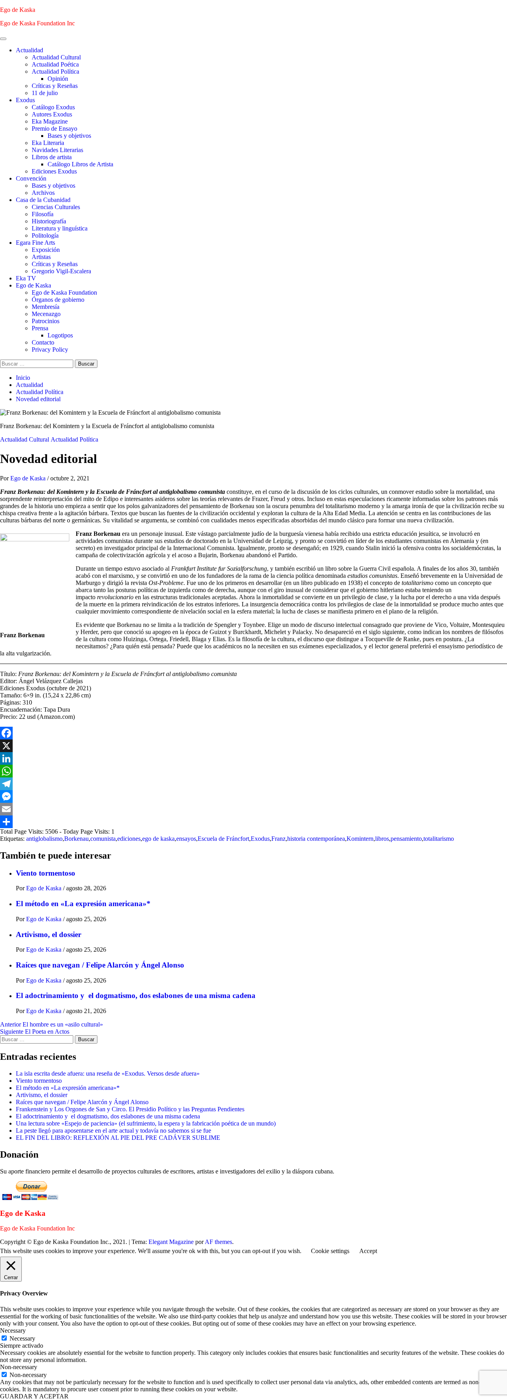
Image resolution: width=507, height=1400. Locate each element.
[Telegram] (253, 783)
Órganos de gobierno (58, 299)
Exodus (25, 100)
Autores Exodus (52, 114)
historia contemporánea (316, 838)
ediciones (129, 838)
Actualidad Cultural (56, 57)
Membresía (45, 306)
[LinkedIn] (253, 758)
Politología (45, 235)
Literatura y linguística (60, 228)
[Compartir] (253, 821)
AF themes (218, 1241)
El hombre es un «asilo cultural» (51, 1024)
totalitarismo (438, 838)
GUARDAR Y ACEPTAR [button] (34, 1396)
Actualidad (29, 50)
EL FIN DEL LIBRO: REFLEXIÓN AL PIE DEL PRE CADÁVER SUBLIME (118, 1137)
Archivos (43, 192)
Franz (278, 838)
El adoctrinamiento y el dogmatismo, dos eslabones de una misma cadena (135, 995)
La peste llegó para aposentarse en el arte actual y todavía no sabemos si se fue (113, 1130)
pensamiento (406, 838)
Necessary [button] (13, 1330)
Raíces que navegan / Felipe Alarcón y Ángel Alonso (100, 965)
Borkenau (76, 838)
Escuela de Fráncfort (223, 838)
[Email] (253, 809)
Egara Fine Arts (35, 242)
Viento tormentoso (45, 873)
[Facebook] (253, 733)
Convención (31, 178)
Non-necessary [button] (18, 1367)
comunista (103, 838)
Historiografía (49, 221)
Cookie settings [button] (330, 1251)
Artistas (41, 256)
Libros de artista (52, 157)
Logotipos (60, 335)
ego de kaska (158, 838)
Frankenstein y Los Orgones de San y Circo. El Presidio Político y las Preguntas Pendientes (130, 1109)
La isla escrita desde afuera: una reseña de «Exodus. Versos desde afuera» (108, 1073)
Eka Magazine (50, 121)
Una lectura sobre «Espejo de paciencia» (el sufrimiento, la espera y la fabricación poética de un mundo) (146, 1123)
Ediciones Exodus (54, 171)
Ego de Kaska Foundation (64, 292)
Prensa (40, 328)
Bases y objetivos (69, 135)
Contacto (43, 342)
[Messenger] (253, 796)
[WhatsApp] (253, 771)
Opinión (58, 78)
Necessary (22, 1338)
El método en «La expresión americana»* (83, 903)
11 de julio (45, 93)
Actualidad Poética (55, 64)
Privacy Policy (50, 349)
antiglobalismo (44, 838)
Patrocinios (45, 321)
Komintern (360, 838)
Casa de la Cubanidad (43, 199)
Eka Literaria (48, 142)
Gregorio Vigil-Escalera (61, 271)
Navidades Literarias (57, 150)
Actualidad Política (55, 71)
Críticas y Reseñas (55, 85)
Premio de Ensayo (54, 128)
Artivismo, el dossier (48, 934)
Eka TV (26, 278)
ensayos (186, 838)
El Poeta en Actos (34, 1031)
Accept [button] (368, 1251)
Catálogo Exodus (53, 107)
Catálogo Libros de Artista (80, 164)
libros (382, 838)
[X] (253, 745)
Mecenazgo (46, 313)
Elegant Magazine (171, 1241)
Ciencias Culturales (56, 207)
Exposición (46, 249)
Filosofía (42, 214)
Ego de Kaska (17, 9)
